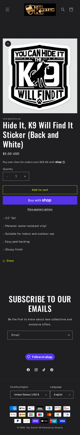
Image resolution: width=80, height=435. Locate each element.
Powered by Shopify (52, 427)
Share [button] (10, 260)
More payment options (40, 209)
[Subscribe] (68, 335)
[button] (7, 9)
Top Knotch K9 (33, 427)
